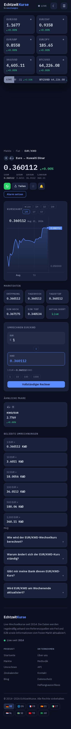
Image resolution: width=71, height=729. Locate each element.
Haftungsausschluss (48, 685)
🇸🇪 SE (20, 713)
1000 (36, 376)
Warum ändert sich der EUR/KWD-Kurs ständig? (33, 556)
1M (26, 211)
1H (36, 206)
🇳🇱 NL (9, 713)
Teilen (22, 186)
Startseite (9, 655)
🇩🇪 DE (9, 706)
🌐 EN (20, 706)
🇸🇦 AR (43, 713)
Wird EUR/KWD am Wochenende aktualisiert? (29, 590)
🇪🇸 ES (44, 706)
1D (44, 206)
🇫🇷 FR (32, 706)
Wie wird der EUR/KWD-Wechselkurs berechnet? (32, 540)
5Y (41, 211)
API (39, 667)
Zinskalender (11, 673)
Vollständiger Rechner (36, 384)
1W (52, 206)
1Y (34, 211)
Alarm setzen (15, 194)
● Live (27, 206)
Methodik (42, 661)
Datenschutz (44, 679)
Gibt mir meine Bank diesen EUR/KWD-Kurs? (33, 573)
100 (26, 376)
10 (17, 376)
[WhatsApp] (7, 186)
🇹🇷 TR (32, 713)
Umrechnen (10, 667)
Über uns (42, 655)
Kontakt (41, 673)
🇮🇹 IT (55, 706)
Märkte (8, 661)
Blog (6, 679)
